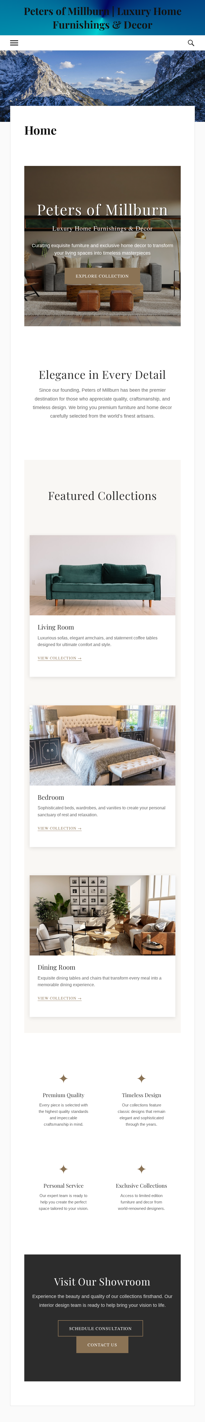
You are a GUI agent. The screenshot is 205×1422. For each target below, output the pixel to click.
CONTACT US (102, 1344)
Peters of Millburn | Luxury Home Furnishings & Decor (103, 17)
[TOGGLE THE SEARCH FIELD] (191, 43)
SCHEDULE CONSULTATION (100, 1328)
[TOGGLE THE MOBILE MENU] (14, 43)
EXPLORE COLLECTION (102, 276)
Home (40, 130)
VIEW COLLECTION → (60, 658)
